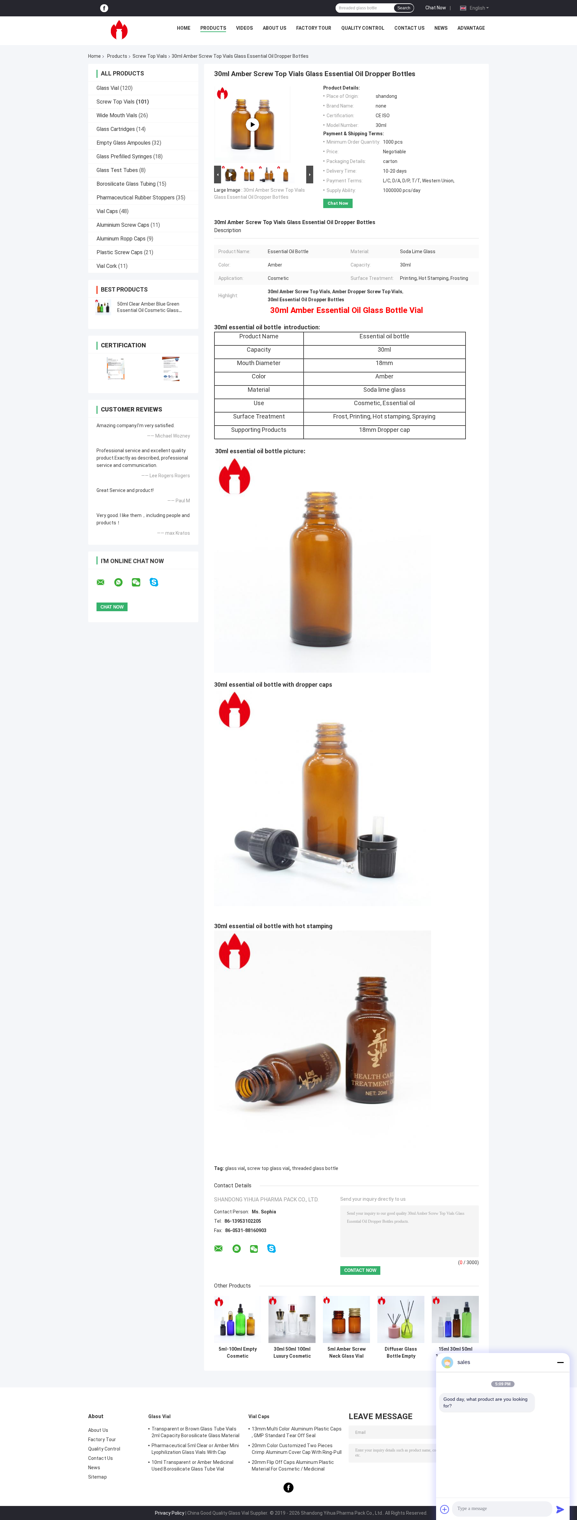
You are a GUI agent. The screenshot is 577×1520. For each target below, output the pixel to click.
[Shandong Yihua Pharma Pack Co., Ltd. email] (105, 582)
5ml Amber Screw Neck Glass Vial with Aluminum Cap (347, 1352)
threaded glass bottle (315, 1168)
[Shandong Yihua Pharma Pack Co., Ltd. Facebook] (104, 8)
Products (213, 28)
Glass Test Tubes (117, 170)
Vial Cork (107, 266)
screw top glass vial (268, 1168)
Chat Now (435, 7)
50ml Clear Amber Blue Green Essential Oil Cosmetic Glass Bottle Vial (148, 310)
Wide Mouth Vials (117, 115)
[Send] (560, 1509)
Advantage (471, 28)
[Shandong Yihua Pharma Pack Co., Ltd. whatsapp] (122, 582)
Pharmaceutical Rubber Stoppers (136, 197)
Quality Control (362, 28)
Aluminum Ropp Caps (121, 238)
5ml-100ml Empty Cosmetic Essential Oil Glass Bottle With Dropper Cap (237, 1352)
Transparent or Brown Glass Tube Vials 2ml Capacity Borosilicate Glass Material (195, 1432)
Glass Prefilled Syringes (124, 156)
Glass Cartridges (116, 129)
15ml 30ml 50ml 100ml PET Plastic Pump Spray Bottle (455, 1352)
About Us (274, 28)
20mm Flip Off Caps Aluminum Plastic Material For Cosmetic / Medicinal (293, 1466)
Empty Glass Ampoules (124, 143)
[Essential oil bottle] (252, 124)
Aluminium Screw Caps (123, 225)
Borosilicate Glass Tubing (126, 184)
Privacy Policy (169, 1513)
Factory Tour (313, 28)
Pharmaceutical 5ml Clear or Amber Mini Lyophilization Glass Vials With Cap (195, 1449)
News (440, 28)
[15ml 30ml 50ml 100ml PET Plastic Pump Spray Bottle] (455, 1319)
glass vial (235, 1168)
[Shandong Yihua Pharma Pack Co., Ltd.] (119, 30)
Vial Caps (107, 211)
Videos (244, 28)
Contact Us (409, 28)
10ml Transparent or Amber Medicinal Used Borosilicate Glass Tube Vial (193, 1466)
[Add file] (444, 1509)
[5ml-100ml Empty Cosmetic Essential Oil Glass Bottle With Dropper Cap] (237, 1319)
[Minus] (560, 1362)
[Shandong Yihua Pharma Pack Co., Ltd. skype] (158, 582)
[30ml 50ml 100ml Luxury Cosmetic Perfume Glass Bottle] (292, 1319)
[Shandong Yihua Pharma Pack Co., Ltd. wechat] (140, 582)
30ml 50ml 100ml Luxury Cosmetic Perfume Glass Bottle (292, 1352)
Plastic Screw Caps (120, 252)
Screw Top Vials (150, 56)
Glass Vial (108, 88)
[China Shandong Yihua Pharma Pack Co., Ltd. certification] (115, 369)
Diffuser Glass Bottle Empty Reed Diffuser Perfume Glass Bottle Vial (401, 1352)
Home (183, 28)
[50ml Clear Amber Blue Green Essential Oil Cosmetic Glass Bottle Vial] (103, 307)
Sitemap (97, 1477)
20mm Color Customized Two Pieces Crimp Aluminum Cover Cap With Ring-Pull (297, 1449)
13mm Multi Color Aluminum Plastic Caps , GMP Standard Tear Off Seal (297, 1432)
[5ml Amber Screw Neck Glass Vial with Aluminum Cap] (346, 1319)
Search (403, 8)
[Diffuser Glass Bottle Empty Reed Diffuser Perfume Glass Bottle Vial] (400, 1319)
